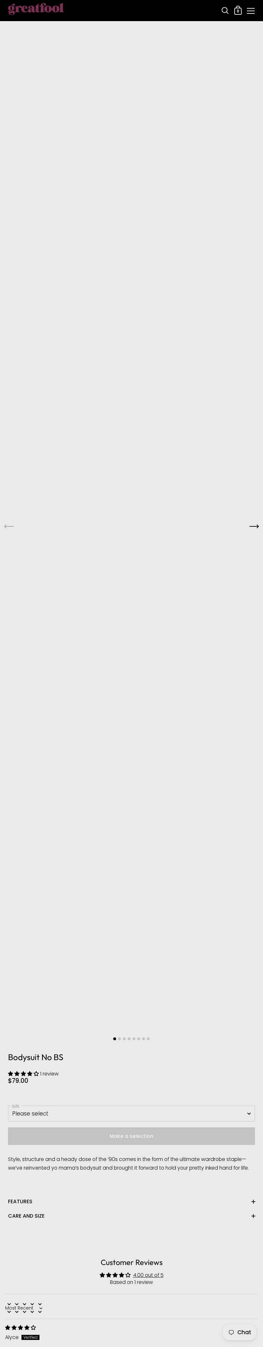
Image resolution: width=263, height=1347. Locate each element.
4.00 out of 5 (148, 1275)
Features (20, 1201)
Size (15, 1106)
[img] (20, 1327)
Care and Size (26, 1216)
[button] (24, 1073)
